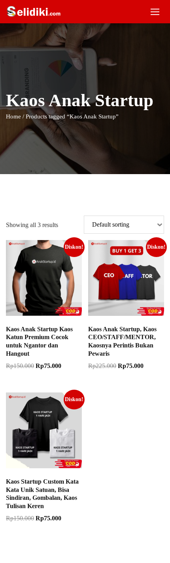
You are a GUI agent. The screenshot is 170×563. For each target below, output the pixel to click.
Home (13, 116)
